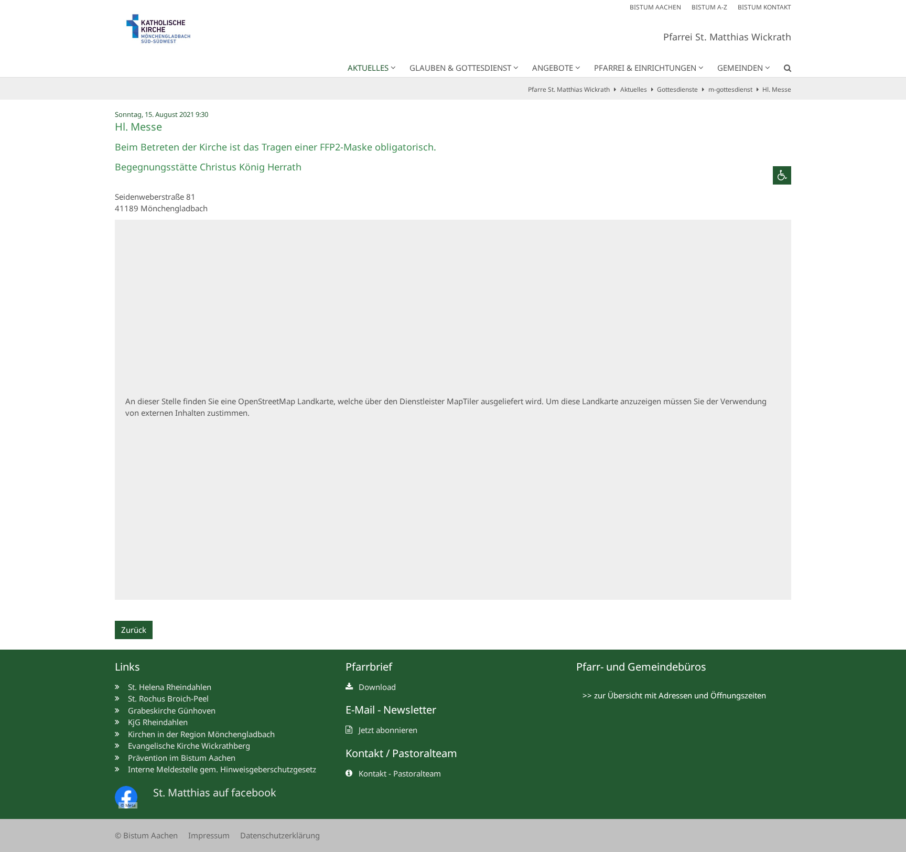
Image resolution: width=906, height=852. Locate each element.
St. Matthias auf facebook (214, 792)
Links (127, 666)
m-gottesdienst (730, 89)
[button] (780, 69)
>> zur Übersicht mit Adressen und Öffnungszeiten (674, 695)
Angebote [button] (552, 67)
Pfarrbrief (369, 666)
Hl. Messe (776, 89)
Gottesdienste (677, 89)
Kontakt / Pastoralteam (401, 753)
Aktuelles (633, 89)
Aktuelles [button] (368, 67)
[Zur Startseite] (164, 31)
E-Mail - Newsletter (391, 709)
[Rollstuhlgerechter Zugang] (782, 175)
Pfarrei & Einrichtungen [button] (645, 67)
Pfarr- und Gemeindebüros (641, 666)
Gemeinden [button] (740, 67)
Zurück (133, 629)
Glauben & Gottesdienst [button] (460, 67)
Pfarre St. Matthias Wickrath (569, 89)
